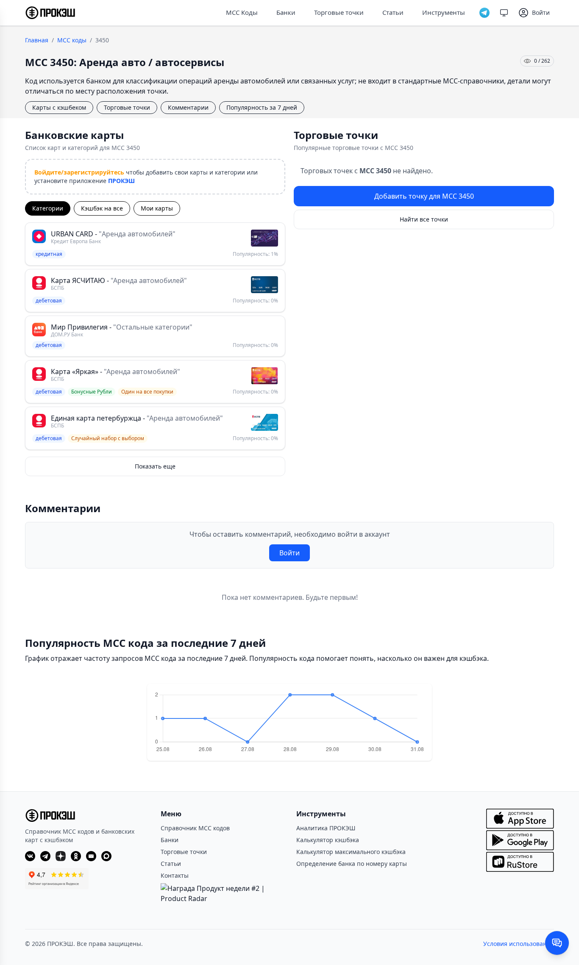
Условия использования (518, 944)
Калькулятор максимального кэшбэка (351, 852)
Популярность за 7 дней (261, 107)
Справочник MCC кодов (195, 828)
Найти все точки (424, 219)
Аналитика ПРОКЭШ (326, 828)
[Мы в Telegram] (484, 12)
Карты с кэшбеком (59, 107)
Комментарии (188, 107)
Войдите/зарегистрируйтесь (79, 172)
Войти (289, 552)
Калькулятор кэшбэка (327, 840)
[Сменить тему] (503, 12)
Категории (47, 208)
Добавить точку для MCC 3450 (424, 196)
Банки (285, 12)
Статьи (393, 12)
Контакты (175, 875)
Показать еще (155, 466)
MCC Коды (242, 12)
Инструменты (443, 12)
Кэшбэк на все (102, 208)
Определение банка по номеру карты (351, 864)
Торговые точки (339, 12)
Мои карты (157, 208)
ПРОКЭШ (121, 181)
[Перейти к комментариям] (557, 943)
